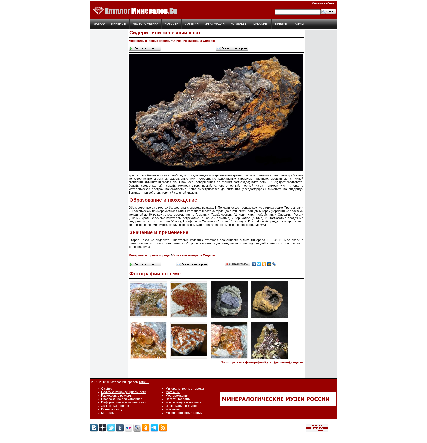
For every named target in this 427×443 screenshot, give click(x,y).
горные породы (193, 388)
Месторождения (145, 23)
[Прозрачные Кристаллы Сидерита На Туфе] (229, 359)
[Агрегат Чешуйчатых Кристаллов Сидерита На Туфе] (189, 318)
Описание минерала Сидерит (193, 41)
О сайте (106, 388)
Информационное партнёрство (123, 402)
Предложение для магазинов (121, 399)
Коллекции (239, 23)
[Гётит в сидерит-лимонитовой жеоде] (269, 318)
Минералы (119, 23)
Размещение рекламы (116, 395)
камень (144, 382)
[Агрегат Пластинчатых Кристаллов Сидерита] (148, 318)
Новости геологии (178, 399)
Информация (215, 23)
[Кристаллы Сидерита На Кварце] (189, 359)
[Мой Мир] (269, 264)
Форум (299, 23)
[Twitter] (258, 264)
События (192, 23)
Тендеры (281, 23)
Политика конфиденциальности (123, 392)
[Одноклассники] (264, 264)
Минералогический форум (184, 413)
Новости (171, 23)
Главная (99, 23)
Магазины (260, 23)
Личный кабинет (324, 3)
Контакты (107, 413)
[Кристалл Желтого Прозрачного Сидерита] (148, 359)
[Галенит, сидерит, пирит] (229, 318)
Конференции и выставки (183, 402)
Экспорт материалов (115, 406)
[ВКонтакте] (253, 264)
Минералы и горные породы (149, 41)
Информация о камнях (181, 406)
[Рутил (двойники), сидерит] (269, 359)
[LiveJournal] (274, 264)
